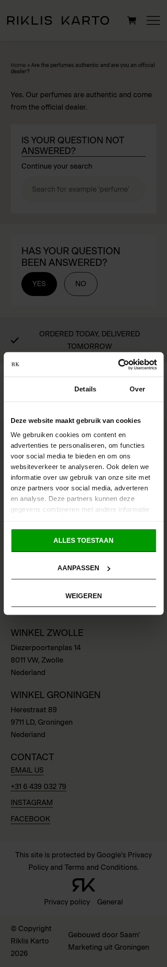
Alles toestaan (83, 540)
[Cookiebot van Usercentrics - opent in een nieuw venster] (119, 364)
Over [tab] (137, 389)
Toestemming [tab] (31, 389)
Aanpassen (78, 568)
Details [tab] (85, 389)
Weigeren (83, 595)
